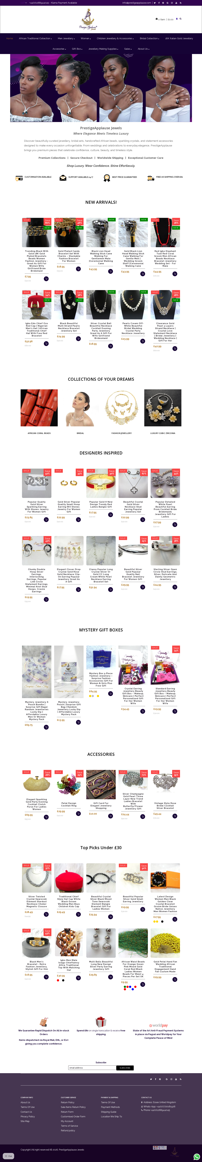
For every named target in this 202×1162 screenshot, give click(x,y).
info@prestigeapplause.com (137, 3)
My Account (67, 1121)
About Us (25, 1102)
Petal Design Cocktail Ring (69, 804)
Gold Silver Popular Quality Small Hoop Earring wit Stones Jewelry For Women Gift (68, 507)
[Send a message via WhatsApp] (197, 1157)
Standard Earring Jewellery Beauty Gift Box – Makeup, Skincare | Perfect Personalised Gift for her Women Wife (165, 696)
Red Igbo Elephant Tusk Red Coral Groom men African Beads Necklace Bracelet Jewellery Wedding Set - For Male (165, 258)
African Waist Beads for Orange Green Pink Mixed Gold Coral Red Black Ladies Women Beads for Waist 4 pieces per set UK (133, 969)
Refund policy (68, 1130)
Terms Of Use (27, 1107)
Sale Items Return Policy (73, 1107)
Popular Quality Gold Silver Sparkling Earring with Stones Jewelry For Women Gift (37, 507)
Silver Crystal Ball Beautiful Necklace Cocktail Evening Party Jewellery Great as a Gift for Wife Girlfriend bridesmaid (101, 330)
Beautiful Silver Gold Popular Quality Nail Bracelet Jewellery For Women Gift (133, 574)
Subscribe (101, 1062)
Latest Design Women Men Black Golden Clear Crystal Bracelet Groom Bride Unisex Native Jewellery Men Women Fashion (165, 904)
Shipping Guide (108, 1112)
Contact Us (26, 1112)
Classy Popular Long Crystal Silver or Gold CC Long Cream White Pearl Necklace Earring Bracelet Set (101, 575)
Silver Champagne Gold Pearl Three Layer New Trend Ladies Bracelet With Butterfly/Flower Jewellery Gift (133, 801)
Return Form (67, 1112)
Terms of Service (69, 1126)
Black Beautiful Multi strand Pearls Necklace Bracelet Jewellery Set (69, 327)
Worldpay (166, 1034)
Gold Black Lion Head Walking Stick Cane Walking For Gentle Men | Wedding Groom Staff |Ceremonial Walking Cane (133, 258)
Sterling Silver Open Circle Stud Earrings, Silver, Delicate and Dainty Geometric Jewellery (165, 574)
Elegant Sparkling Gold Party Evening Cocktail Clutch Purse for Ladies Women (37, 804)
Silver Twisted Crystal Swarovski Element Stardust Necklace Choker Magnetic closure (37, 901)
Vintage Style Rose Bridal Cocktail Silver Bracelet (165, 805)
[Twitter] (155, 3)
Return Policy (67, 1102)
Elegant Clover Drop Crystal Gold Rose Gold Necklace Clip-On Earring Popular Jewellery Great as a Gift (69, 575)
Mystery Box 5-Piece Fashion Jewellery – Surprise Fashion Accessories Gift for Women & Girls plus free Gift (101, 679)
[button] (13, 88)
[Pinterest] (163, 3)
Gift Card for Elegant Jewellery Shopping (101, 805)
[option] (101, 88)
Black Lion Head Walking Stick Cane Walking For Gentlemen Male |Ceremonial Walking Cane (101, 257)
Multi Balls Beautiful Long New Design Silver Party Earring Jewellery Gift (101, 965)
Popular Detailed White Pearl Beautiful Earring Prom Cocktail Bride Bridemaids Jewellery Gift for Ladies (165, 509)
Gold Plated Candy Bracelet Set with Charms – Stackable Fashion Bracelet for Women (68, 256)
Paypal (152, 1034)
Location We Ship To (111, 1116)
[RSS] (180, 3)
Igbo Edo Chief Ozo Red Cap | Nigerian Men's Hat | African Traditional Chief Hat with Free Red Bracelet (36, 329)
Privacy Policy (28, 1116)
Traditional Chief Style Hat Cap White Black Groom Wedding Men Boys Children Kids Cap (69, 901)
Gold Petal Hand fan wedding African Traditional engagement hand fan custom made (165, 966)
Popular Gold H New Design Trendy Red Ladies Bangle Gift (101, 504)
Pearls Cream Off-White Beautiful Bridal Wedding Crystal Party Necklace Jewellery (133, 328)
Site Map (25, 1121)
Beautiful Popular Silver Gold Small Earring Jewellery (133, 899)
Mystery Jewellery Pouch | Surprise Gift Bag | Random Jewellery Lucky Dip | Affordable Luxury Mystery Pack (69, 708)
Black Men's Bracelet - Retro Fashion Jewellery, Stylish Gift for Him (37, 965)
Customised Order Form (73, 1116)
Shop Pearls (101, 90)
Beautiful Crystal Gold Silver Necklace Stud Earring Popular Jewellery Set (133, 507)
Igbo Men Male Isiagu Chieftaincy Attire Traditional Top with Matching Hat (69, 965)
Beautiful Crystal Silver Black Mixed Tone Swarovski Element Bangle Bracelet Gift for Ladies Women (101, 902)
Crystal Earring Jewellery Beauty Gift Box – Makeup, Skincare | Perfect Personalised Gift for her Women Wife (133, 696)
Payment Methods (110, 1107)
